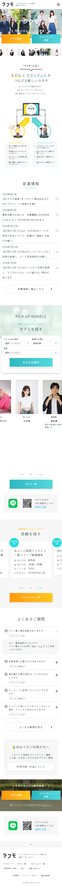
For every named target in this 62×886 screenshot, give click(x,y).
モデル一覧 (21, 864)
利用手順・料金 (10, 868)
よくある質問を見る (31, 727)
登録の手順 (40, 506)
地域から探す (37, 339)
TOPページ (8, 864)
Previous (22, 474)
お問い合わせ (33, 868)
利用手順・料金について (31, 766)
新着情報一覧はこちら (31, 289)
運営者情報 (45, 875)
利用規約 (15, 875)
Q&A (23, 868)
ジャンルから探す (11, 339)
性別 (6, 348)
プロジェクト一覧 (37, 864)
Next (40, 474)
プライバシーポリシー (30, 875)
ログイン (47, 805)
